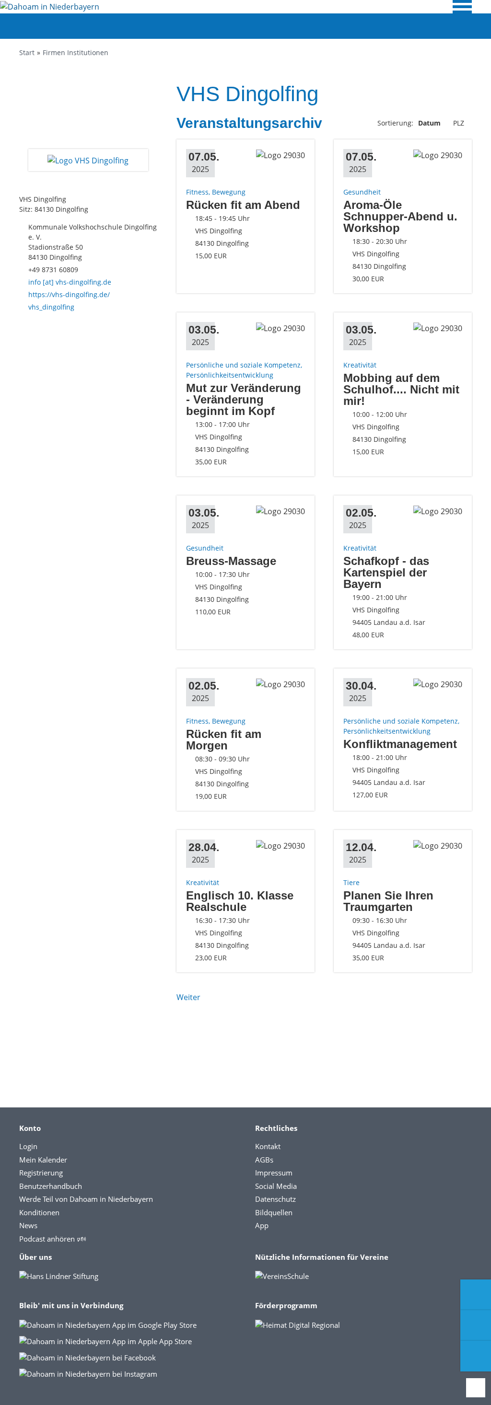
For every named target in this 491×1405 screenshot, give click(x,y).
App (262, 1225)
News (28, 1225)
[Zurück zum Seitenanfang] (475, 1387)
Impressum (273, 1172)
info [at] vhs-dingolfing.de (69, 282)
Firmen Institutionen (75, 52)
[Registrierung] (475, 1294)
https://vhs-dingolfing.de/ (69, 294)
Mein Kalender (43, 1159)
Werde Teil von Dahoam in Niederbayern (86, 1199)
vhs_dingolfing (51, 306)
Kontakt (268, 1146)
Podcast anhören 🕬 (52, 1239)
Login (28, 1146)
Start (27, 52)
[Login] (475, 1325)
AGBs (264, 1159)
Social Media (276, 1186)
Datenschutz (275, 1199)
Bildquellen (273, 1212)
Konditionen (39, 1212)
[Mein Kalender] (475, 1356)
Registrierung (41, 1172)
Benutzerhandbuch (50, 1186)
